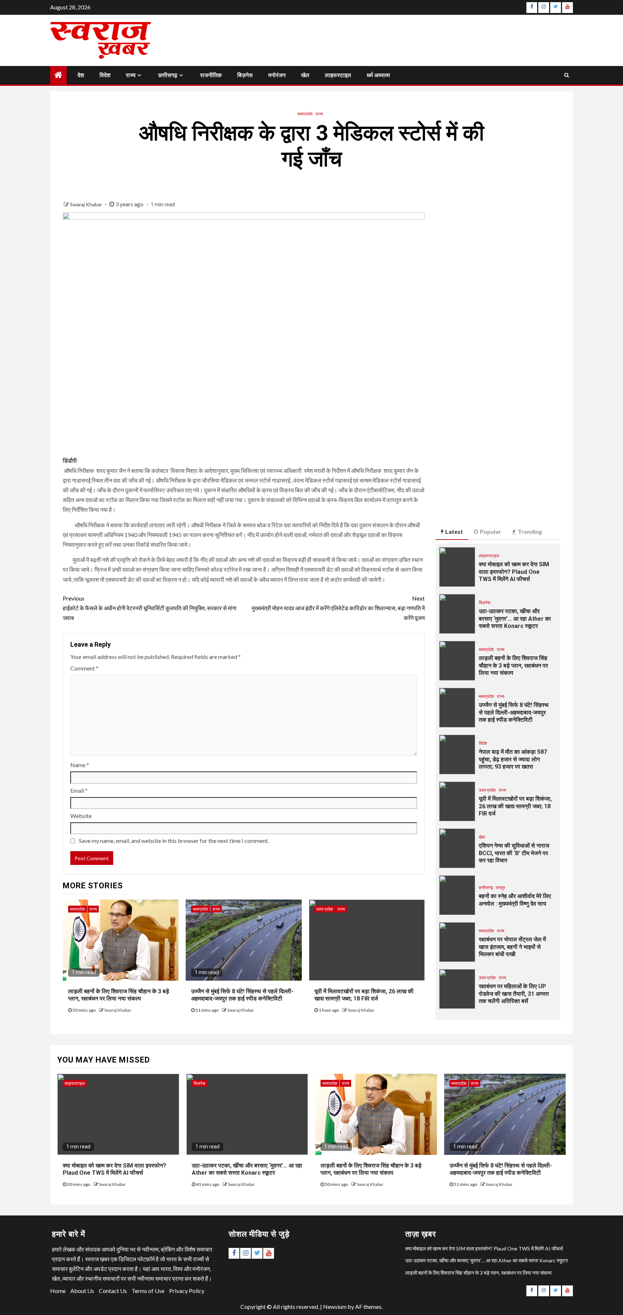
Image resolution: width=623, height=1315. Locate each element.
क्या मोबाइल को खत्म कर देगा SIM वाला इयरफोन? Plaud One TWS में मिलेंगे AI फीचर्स (514, 572)
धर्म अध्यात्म (378, 75)
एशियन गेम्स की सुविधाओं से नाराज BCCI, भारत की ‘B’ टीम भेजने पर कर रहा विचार (514, 853)
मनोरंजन (277, 75)
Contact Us (113, 1290)
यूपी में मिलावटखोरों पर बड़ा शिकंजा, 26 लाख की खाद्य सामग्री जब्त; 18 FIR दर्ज (364, 995)
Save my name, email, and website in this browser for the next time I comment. (174, 840)
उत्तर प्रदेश (324, 909)
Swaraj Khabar (86, 204)
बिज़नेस (245, 75)
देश (81, 75)
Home (58, 1290)
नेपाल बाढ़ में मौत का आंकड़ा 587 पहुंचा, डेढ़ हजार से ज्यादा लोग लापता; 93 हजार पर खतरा (513, 759)
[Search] (566, 75)
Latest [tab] (454, 531)
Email (79, 790)
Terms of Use (148, 1290)
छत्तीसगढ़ (167, 75)
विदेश (105, 75)
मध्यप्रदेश (305, 113)
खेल (305, 75)
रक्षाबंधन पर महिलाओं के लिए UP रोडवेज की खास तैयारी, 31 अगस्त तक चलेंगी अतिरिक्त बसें (514, 994)
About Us (82, 1290)
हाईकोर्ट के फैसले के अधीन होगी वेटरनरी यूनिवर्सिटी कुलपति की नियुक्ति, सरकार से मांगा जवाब (150, 608)
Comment (84, 668)
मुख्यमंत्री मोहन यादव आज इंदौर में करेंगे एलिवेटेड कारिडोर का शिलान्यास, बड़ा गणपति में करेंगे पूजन (338, 608)
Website (81, 815)
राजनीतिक (211, 75)
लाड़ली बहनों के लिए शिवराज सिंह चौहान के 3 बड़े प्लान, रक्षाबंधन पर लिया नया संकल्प (118, 995)
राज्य (131, 75)
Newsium (334, 1306)
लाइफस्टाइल (338, 75)
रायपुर (500, 887)
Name (79, 764)
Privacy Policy (186, 1290)
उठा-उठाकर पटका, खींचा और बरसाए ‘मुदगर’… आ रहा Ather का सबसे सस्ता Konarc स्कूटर (515, 619)
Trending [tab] (530, 531)
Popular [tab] (490, 531)
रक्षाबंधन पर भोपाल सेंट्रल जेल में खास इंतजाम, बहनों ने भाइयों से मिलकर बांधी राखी (512, 947)
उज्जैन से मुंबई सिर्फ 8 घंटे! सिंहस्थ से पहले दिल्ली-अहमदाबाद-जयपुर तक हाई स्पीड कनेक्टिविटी (242, 995)
